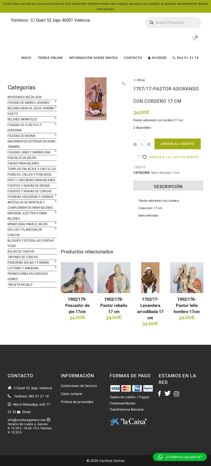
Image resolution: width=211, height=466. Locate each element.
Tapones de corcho (23, 257)
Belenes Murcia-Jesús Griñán (31, 108)
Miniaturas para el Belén (27, 224)
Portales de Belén (22, 158)
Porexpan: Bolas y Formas (28, 262)
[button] (123, 84)
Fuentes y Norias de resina (29, 186)
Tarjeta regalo (20, 285)
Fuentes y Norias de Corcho (30, 191)
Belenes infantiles (22, 119)
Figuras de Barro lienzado (29, 103)
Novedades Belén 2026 (25, 97)
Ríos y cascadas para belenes (31, 180)
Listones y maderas (23, 268)
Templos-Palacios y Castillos (32, 169)
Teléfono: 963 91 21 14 (31, 396)
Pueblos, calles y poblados (30, 174)
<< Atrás (139, 80)
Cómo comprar (72, 394)
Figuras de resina (21, 136)
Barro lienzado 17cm (165, 173)
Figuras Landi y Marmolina (29, 152)
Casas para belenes (23, 163)
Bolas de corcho (21, 251)
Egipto (13, 114)
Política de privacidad (77, 402)
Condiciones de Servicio (79, 386)
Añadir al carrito (177, 144)
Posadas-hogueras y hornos (30, 197)
